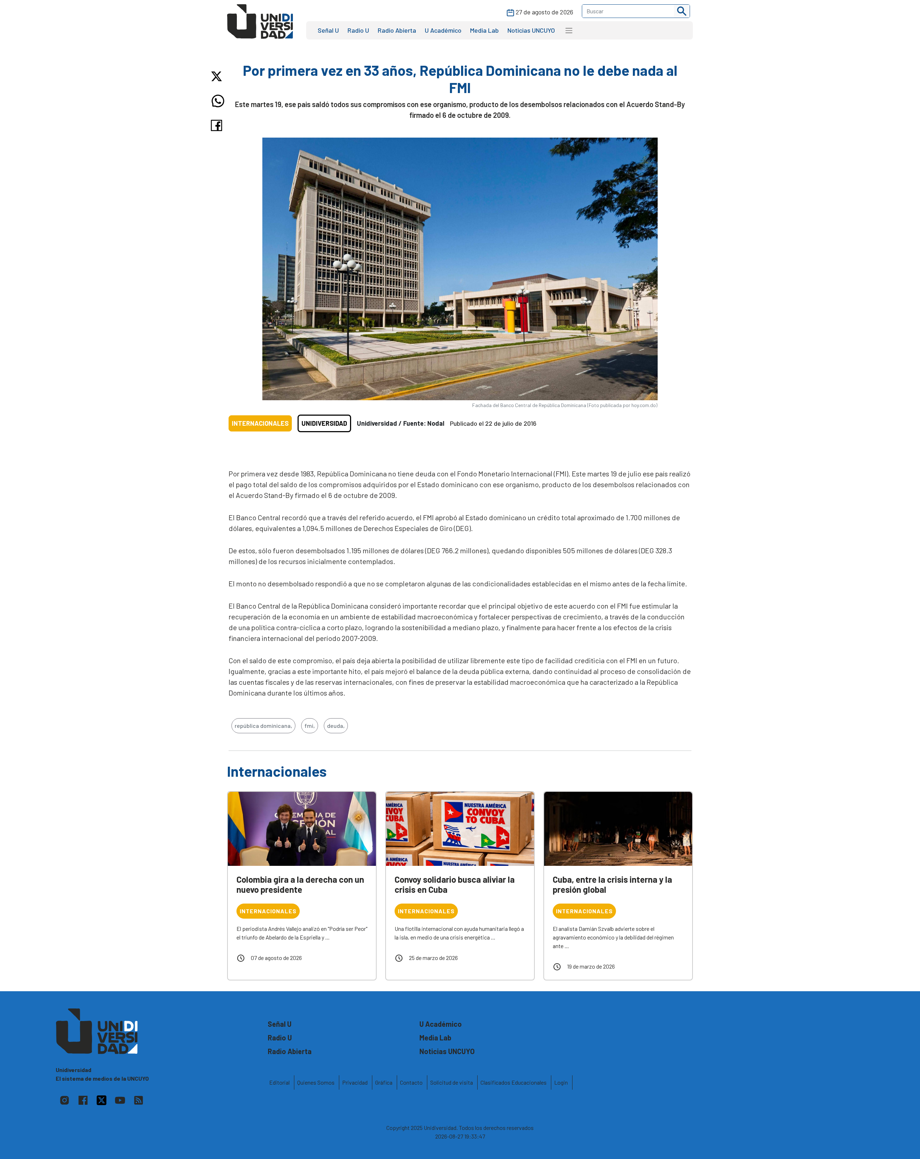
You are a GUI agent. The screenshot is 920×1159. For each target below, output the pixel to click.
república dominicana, (263, 725)
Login (561, 1082)
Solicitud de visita (451, 1082)
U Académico (443, 30)
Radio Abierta (397, 30)
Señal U (328, 30)
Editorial (279, 1082)
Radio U (358, 30)
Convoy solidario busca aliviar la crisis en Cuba (455, 884)
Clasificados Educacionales (513, 1082)
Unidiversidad (324, 423)
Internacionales (260, 423)
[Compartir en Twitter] (218, 76)
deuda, (336, 725)
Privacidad (355, 1082)
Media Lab (484, 30)
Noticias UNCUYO (531, 30)
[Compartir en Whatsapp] (218, 101)
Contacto (411, 1082)
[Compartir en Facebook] (218, 125)
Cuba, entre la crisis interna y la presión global (612, 884)
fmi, (309, 725)
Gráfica (383, 1082)
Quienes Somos (316, 1082)
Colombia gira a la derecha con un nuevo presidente (300, 884)
